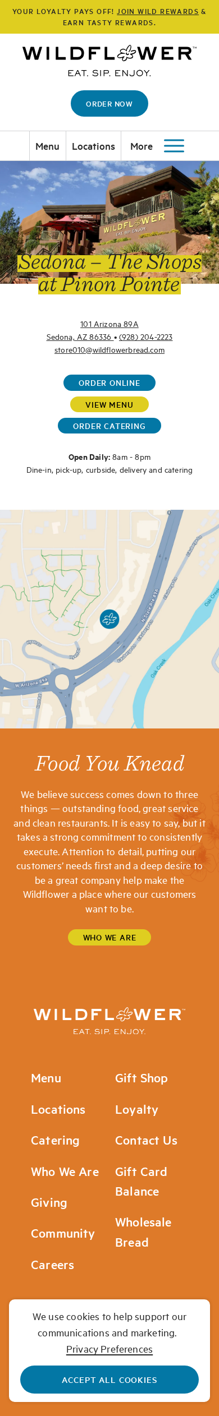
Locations (94, 145)
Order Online (109, 382)
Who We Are (109, 937)
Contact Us (146, 1140)
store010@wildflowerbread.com (109, 349)
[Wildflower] (109, 1021)
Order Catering (109, 425)
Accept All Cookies (109, 1379)
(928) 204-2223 (146, 336)
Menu (47, 145)
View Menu (109, 404)
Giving (49, 1202)
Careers (52, 1264)
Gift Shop (141, 1077)
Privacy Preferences (109, 1348)
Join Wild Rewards (158, 11)
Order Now (109, 103)
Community (63, 1233)
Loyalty (136, 1109)
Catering (55, 1140)
